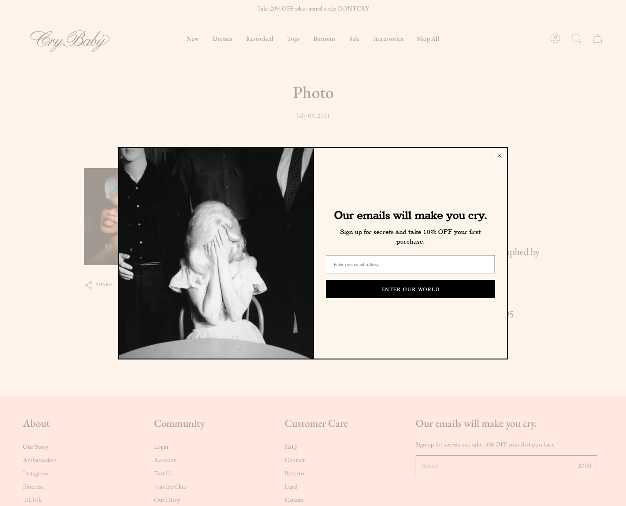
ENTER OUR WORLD (410, 289)
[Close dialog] (499, 155)
